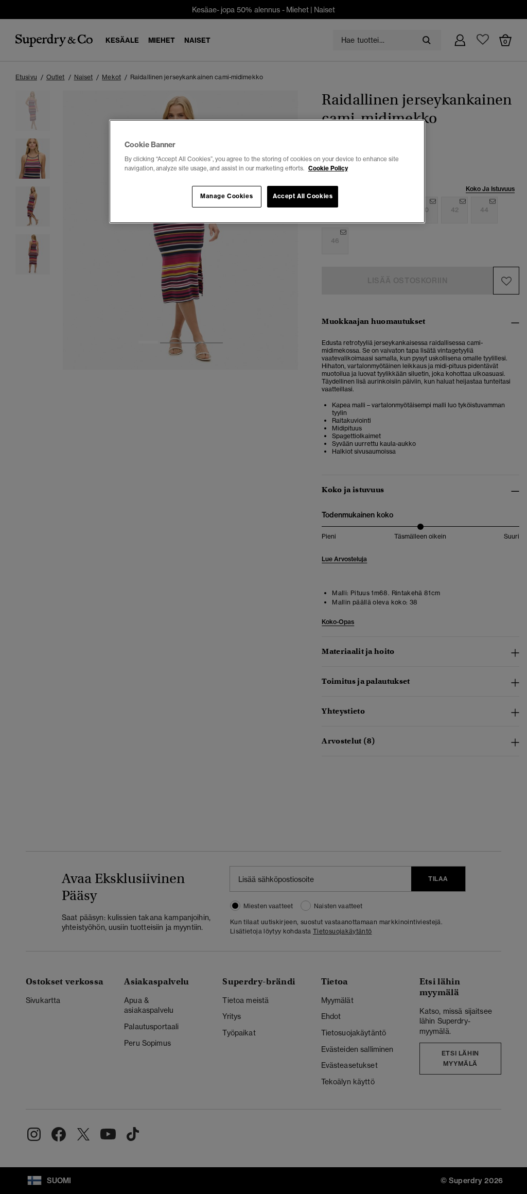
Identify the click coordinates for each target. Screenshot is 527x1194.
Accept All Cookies (302, 196)
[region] (267, 171)
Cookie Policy (328, 168)
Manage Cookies (226, 196)
